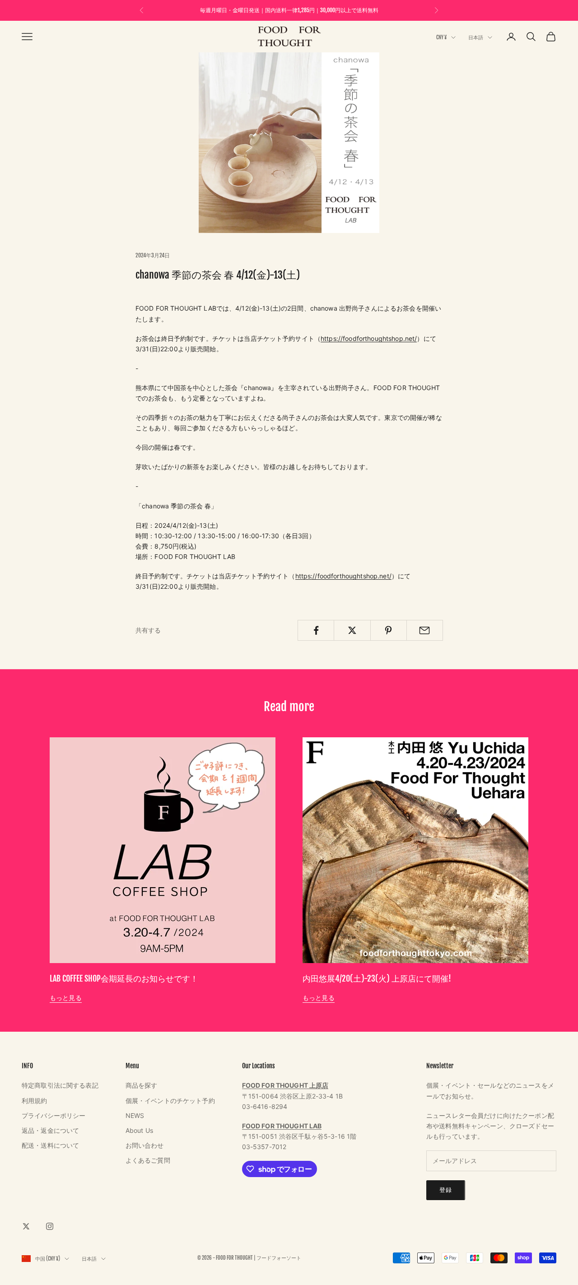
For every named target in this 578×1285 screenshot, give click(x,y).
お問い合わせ (145, 1145)
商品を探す (142, 1085)
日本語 (475, 37)
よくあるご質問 (148, 1160)
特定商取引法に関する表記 (60, 1085)
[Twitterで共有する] (352, 630)
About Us (139, 1130)
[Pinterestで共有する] (388, 630)
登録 (445, 1189)
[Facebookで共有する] (316, 630)
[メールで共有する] (425, 630)
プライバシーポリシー (53, 1115)
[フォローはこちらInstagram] (49, 1226)
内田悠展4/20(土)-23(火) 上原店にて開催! (377, 978)
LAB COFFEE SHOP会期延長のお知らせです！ (124, 978)
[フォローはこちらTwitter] (26, 1226)
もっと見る (66, 997)
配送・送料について (50, 1145)
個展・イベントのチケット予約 (170, 1100)
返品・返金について (50, 1130)
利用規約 (34, 1100)
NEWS (135, 1115)
